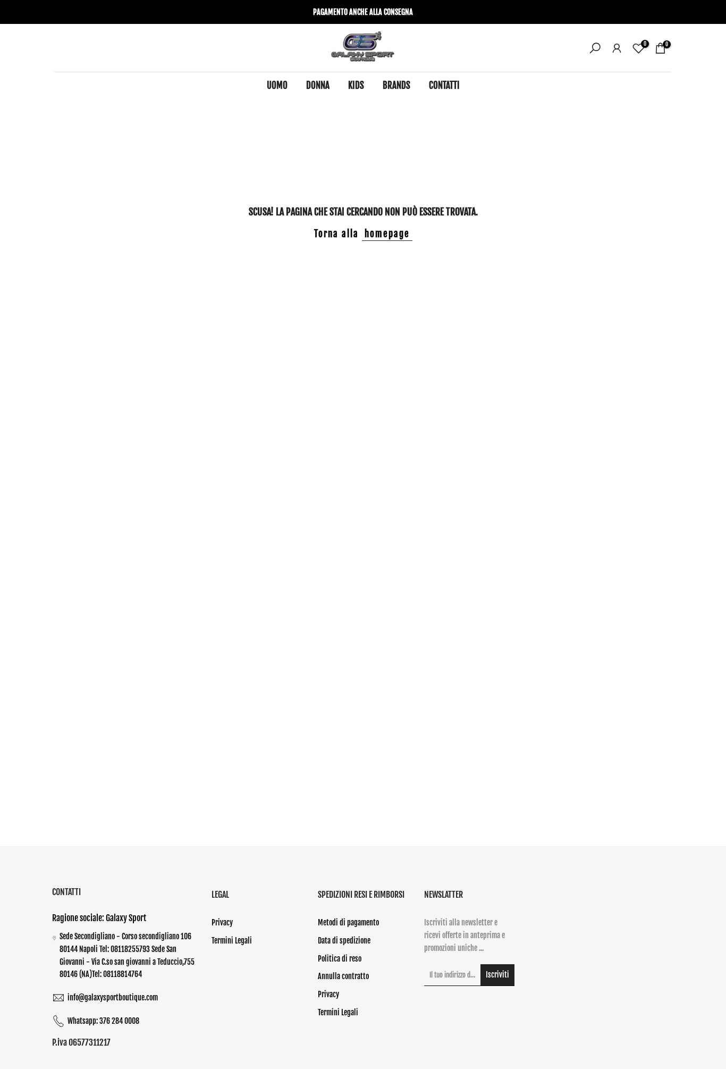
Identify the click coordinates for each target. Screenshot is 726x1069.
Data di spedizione (344, 940)
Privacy (222, 922)
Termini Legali (232, 940)
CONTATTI (444, 85)
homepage (387, 233)
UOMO (277, 85)
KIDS (356, 85)
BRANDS (396, 85)
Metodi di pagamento (348, 922)
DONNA (318, 85)
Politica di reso (339, 958)
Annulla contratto (343, 976)
